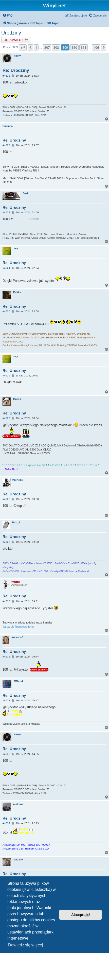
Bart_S (16, 522)
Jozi (25, 193)
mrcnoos (17, 479)
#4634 (6, 823)
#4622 (6, 145)
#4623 (6, 212)
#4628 (6, 499)
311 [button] (83, 47)
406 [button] (96, 47)
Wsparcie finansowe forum (19, 626)
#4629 (6, 542)
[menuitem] (8, 15)
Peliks (17, 292)
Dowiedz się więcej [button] (25, 945)
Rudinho (8, 126)
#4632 (6, 700)
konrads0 (17, 637)
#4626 (6, 375)
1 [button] (36, 47)
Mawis (17, 398)
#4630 (6, 601)
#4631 (6, 656)
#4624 (6, 268)
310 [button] (74, 47)
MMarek (19, 681)
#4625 (6, 311)
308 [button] (56, 47)
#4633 (6, 754)
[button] (23, 47)
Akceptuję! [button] (80, 915)
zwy (15, 248)
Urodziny (11, 33)
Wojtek (15, 581)
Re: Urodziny (16, 70)
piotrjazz (18, 804)
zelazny (18, 859)
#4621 (6, 75)
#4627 (6, 418)
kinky (17, 55)
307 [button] (47, 47)
